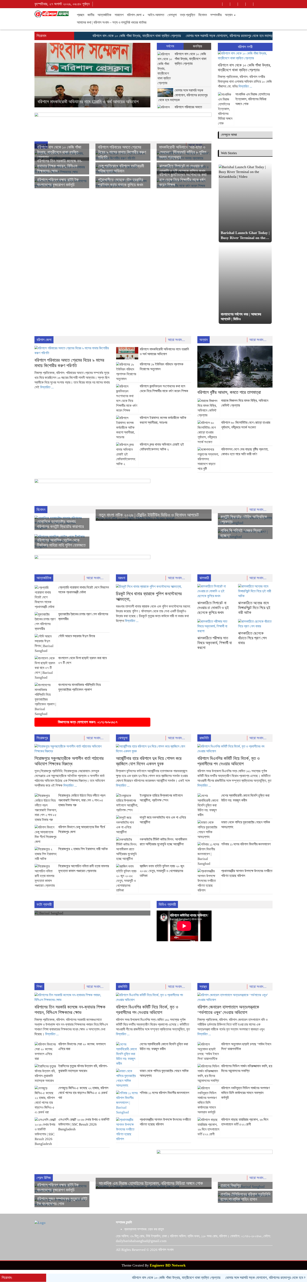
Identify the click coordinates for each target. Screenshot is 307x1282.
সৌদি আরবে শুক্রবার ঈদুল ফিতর (76, 636)
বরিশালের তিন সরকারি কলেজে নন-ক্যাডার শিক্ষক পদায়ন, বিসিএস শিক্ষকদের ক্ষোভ (59, 166)
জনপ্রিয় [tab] (197, 46)
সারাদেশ (119, 15)
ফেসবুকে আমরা (229, 134)
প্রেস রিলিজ (44, 1178)
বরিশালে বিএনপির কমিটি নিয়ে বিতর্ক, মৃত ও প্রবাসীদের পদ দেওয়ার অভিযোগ (228, 761)
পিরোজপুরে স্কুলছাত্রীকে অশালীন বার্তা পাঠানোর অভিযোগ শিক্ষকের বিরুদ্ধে (69, 761)
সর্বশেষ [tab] (170, 46)
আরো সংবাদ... (177, 340)
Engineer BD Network (168, 1265)
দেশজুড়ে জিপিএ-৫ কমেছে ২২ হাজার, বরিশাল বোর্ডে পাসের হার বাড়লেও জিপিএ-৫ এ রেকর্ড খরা (83, 1093)
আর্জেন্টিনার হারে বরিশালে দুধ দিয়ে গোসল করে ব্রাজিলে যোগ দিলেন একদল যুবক (148, 761)
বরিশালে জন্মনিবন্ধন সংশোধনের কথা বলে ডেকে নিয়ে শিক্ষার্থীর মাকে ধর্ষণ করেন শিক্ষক (183, 179)
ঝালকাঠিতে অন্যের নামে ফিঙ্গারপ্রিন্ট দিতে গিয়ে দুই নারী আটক (254, 608)
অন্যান (229, 15)
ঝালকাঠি (204, 578)
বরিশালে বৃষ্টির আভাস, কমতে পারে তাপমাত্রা (69, 101)
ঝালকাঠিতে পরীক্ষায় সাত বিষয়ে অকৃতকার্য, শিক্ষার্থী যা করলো (214, 643)
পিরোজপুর (42, 738)
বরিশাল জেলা (134, 15)
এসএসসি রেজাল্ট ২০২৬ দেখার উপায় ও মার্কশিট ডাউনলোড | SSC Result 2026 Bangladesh (83, 1124)
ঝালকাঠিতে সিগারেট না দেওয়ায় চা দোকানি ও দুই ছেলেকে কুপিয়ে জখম (213, 608)
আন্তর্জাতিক (104, 15)
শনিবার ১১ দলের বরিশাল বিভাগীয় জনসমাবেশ (246, 844)
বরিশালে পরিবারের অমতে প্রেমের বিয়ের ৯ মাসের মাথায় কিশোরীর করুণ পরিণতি (122, 152)
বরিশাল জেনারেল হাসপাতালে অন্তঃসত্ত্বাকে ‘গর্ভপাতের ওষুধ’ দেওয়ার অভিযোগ (228, 1009)
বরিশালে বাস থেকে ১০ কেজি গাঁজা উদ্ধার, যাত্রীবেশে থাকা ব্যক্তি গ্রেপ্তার (114, 36)
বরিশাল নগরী (245, 47)
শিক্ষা (39, 986)
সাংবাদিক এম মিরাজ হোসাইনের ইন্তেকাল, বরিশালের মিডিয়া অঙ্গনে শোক (252, 99)
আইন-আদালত (156, 15)
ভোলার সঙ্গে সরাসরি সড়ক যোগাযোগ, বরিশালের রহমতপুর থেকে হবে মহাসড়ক (207, 36)
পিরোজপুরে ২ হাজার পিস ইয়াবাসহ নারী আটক (83, 849)
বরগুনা (121, 578)
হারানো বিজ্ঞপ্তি (230, 1185)
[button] (43, 75)
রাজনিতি (204, 738)
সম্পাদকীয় (216, 15)
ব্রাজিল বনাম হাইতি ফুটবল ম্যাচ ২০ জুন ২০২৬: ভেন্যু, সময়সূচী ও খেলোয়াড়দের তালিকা (162, 871)
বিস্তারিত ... (245, 86)
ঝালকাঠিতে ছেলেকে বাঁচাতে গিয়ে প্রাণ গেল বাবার (252, 638)
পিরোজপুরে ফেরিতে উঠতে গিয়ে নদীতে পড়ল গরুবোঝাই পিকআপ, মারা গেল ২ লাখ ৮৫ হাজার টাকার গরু (81, 800)
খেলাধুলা (172, 15)
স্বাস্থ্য (203, 986)
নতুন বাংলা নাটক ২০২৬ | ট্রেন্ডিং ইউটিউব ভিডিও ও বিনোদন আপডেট (149, 515)
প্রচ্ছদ (80, 15)
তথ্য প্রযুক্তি (187, 15)
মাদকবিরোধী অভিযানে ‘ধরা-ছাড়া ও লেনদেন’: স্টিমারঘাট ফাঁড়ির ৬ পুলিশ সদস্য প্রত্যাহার (182, 152)
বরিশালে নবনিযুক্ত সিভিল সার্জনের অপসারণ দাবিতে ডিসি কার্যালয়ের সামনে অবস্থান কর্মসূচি (245, 1093)
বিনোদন (202, 15)
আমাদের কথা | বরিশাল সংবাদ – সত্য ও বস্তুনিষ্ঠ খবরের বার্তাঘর (111, 22)
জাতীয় (91, 15)
